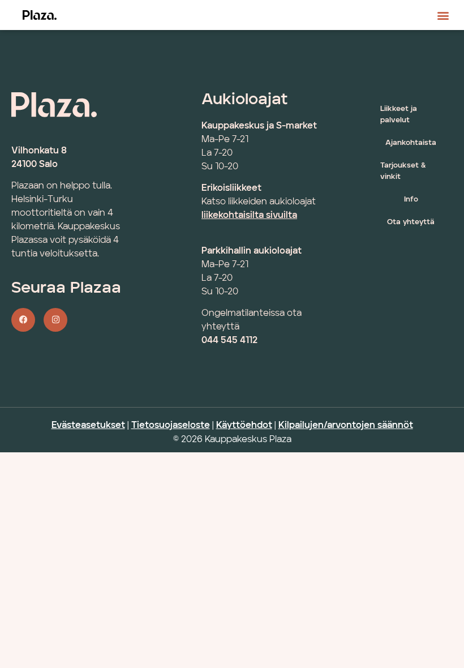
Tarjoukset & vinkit (403, 171)
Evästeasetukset (88, 425)
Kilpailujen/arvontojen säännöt (345, 425)
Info (411, 199)
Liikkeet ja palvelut (398, 114)
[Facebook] (23, 320)
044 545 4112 (229, 340)
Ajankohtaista (410, 143)
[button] (443, 15)
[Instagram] (55, 320)
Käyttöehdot (244, 425)
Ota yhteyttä (411, 222)
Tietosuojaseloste (170, 425)
